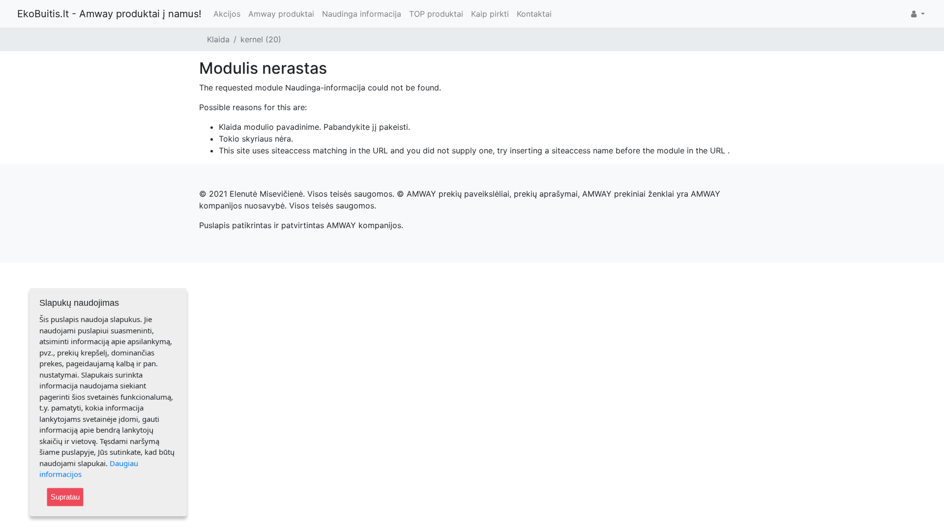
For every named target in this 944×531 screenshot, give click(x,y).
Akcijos (226, 14)
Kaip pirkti (490, 14)
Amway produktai (281, 14)
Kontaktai (534, 14)
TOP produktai (436, 14)
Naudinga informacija (361, 14)
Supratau (65, 497)
